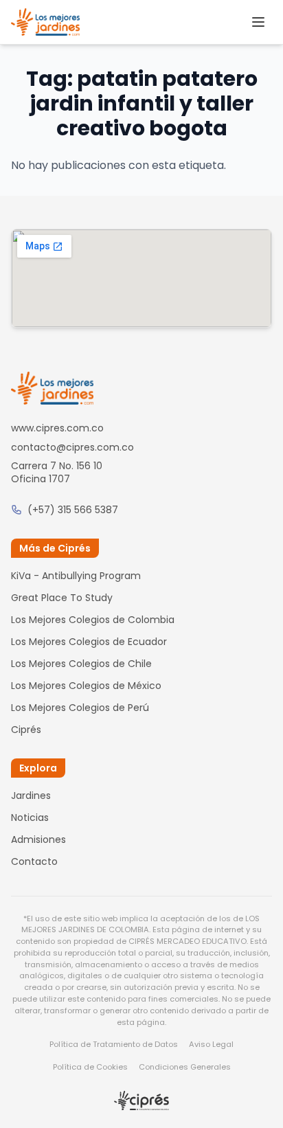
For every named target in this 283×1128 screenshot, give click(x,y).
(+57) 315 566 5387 (72, 510)
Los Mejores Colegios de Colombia (92, 620)
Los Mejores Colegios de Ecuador (89, 641)
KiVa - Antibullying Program (76, 576)
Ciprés (26, 729)
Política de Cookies (90, 1066)
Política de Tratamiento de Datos (113, 1044)
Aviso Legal (211, 1044)
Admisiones (38, 839)
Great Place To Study (62, 598)
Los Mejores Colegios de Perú (80, 707)
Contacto (34, 861)
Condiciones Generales (185, 1066)
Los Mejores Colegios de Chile (81, 663)
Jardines (31, 795)
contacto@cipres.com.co (72, 447)
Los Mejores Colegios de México (86, 685)
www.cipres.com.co (57, 428)
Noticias (30, 817)
